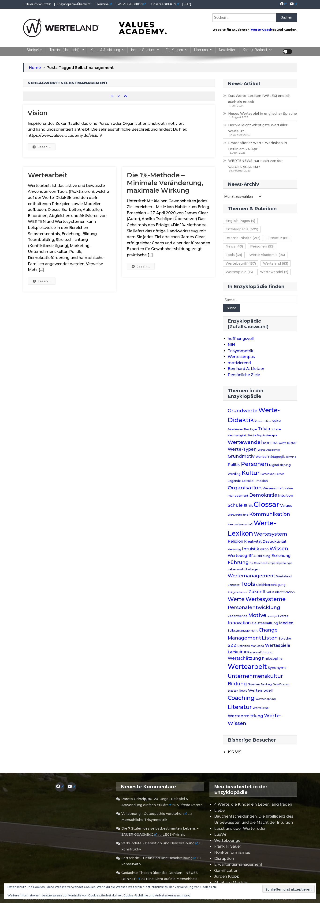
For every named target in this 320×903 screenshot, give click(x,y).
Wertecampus (241, 356)
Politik (234, 464)
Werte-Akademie (269, 449)
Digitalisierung (280, 465)
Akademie (235, 429)
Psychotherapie (267, 435)
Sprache (285, 638)
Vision (38, 113)
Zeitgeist (233, 585)
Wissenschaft (273, 488)
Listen (270, 638)
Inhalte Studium (143, 50)
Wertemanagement (251, 576)
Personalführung (259, 652)
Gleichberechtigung (271, 585)
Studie (252, 435)
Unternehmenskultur (255, 676)
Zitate (276, 429)
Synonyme (277, 668)
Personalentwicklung (254, 607)
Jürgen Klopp (226, 876)
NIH (231, 345)
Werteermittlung (245, 715)
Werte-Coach (261, 29)
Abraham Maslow (231, 882)
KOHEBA (270, 443)
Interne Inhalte (243, 238)
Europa (270, 563)
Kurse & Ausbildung (105, 50)
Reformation (263, 421)
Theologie (250, 429)
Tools (234, 255)
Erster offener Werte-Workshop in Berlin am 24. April (257, 146)
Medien (286, 623)
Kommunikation (269, 514)
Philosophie (272, 658)
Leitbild (247, 481)
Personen (262, 246)
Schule (235, 505)
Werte (236, 599)
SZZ (232, 645)
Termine (102, 4)
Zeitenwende (237, 616)
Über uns (201, 50)
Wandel (261, 456)
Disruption (224, 858)
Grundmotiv (241, 456)
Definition (244, 646)
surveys (272, 616)
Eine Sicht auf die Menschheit (171, 879)
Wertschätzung (244, 658)
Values (286, 505)
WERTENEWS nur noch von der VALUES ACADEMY (255, 164)
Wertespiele (239, 272)
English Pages (240, 221)
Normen (254, 684)
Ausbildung (261, 556)
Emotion (261, 481)
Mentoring (234, 549)
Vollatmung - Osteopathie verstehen (152, 814)
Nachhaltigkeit (237, 435)
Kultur (251, 472)
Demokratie (263, 495)
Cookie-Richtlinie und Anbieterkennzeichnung (156, 895)
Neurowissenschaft (240, 524)
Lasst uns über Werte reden (240, 828)
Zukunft (257, 591)
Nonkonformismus (232, 852)
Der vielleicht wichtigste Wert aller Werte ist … (257, 128)
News (234, 246)
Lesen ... (44, 147)
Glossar (266, 504)
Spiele (276, 421)
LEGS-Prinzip (174, 834)
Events (283, 616)
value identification (281, 592)
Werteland (275, 263)
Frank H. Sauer (227, 846)
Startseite (34, 50)
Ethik (248, 505)
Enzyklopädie (242, 229)
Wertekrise (261, 708)
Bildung (237, 683)
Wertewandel (274, 272)
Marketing (257, 646)
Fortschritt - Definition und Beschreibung (157, 858)
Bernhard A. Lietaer (246, 368)
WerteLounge (227, 840)
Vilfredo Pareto (190, 805)
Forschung (267, 474)
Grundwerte (242, 410)
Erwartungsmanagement (238, 864)
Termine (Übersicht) (64, 50)
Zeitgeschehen (238, 592)
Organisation (245, 487)
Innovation (239, 622)
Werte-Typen (242, 449)
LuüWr (220, 834)
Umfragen (252, 569)
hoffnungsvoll (241, 338)
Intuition (285, 495)
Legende (234, 481)
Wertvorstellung (238, 514)
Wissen (278, 548)
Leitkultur (237, 652)
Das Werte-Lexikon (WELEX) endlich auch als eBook (259, 99)
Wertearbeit (47, 175)
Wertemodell (260, 690)
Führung (238, 562)
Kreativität (253, 541)
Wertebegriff (241, 263)
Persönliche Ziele (244, 375)
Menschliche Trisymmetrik (144, 820)
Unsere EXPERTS (163, 4)
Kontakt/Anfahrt (255, 50)
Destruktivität (274, 541)
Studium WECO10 (38, 4)
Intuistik (250, 548)
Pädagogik (276, 456)
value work (236, 569)
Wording (234, 474)
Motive (257, 615)
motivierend (239, 363)
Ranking (266, 684)
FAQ (188, 4)
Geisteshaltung (265, 623)
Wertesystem (270, 534)
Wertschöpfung (266, 699)
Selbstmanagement (243, 630)
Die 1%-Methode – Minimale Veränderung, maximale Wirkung (165, 182)
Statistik (233, 690)
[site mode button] (287, 51)
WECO (264, 549)
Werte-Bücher (287, 443)
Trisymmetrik (240, 351)
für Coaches (257, 563)
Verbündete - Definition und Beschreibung (157, 843)
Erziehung (281, 555)
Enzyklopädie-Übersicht (74, 4)
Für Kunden (174, 50)
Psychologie (284, 563)
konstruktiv (131, 849)
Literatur (279, 238)
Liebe (219, 810)
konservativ (131, 864)
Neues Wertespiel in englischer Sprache (262, 113)
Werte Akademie (267, 255)
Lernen (279, 474)
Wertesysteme (266, 599)
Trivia (264, 428)
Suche (231, 308)
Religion (235, 541)
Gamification (281, 684)
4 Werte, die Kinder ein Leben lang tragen (253, 804)
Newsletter (227, 50)
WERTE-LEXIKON (130, 4)
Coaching (241, 697)
